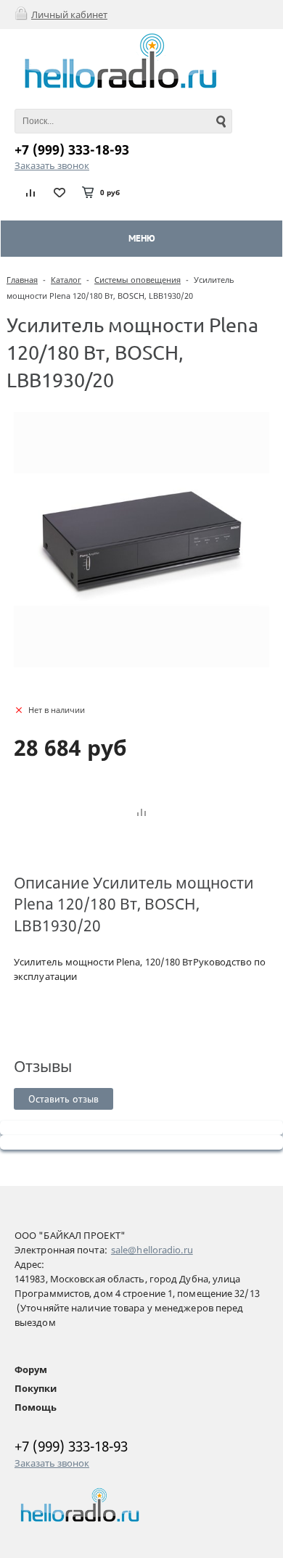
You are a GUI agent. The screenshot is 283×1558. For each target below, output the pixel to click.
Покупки (36, 1388)
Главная (22, 279)
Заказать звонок (52, 165)
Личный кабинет (69, 14)
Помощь (36, 1407)
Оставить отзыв (63, 1098)
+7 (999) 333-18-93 (72, 149)
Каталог (66, 279)
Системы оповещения (137, 279)
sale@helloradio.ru (152, 1249)
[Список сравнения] (31, 192)
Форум (31, 1369)
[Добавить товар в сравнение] (141, 813)
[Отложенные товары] (59, 192)
